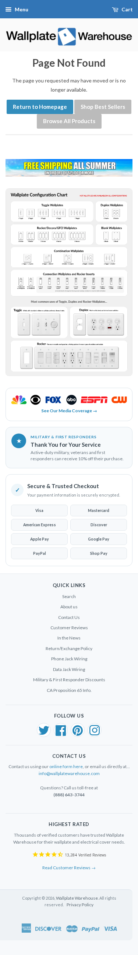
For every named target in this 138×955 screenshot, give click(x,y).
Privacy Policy (80, 904)
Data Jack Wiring (69, 669)
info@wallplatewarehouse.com (69, 773)
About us (69, 606)
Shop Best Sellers (103, 106)
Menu (21, 9)
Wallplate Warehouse (77, 898)
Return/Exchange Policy (69, 648)
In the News (69, 638)
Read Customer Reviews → (69, 867)
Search (69, 596)
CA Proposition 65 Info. (69, 690)
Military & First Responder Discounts (69, 679)
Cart (127, 9)
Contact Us (69, 617)
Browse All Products (69, 121)
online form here (66, 766)
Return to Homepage (40, 106)
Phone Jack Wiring (69, 658)
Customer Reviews (69, 627)
